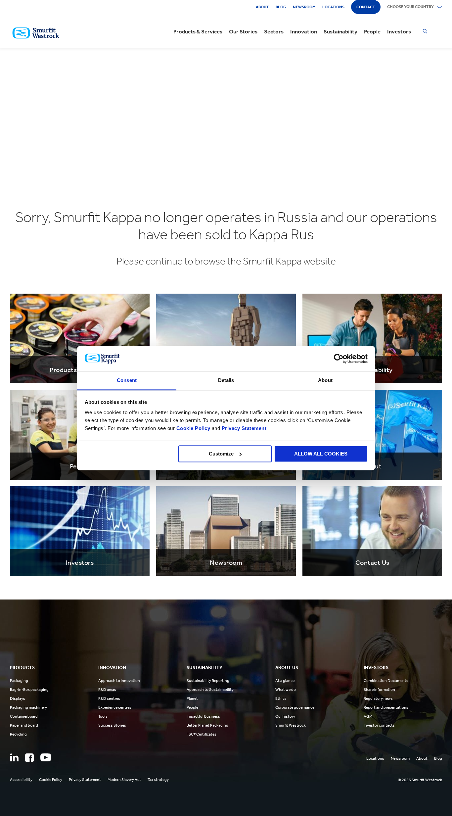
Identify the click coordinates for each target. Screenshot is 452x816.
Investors (399, 31)
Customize (221, 453)
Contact (365, 7)
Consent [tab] (127, 380)
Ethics (281, 698)
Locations (333, 7)
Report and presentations (386, 707)
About (262, 7)
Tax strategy (158, 779)
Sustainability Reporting (208, 680)
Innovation (303, 31)
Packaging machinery (28, 707)
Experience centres (114, 707)
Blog (281, 7)
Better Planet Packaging (207, 725)
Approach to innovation (119, 680)
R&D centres (109, 698)
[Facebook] (29, 757)
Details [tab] (226, 380)
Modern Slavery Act (124, 779)
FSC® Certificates (201, 734)
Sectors (274, 31)
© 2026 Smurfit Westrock (420, 780)
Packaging (19, 680)
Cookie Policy (193, 428)
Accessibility (21, 779)
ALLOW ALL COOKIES (320, 453)
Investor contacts (379, 725)
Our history (285, 716)
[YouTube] (45, 757)
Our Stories (243, 31)
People (372, 31)
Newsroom (304, 7)
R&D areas (107, 689)
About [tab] (325, 380)
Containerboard (24, 716)
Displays (17, 698)
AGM (368, 716)
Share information (379, 689)
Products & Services (197, 31)
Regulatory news (378, 698)
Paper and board (24, 725)
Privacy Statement (243, 428)
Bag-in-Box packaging (29, 689)
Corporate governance (294, 707)
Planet (192, 698)
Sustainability (340, 31)
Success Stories (112, 725)
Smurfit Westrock (290, 725)
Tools (103, 716)
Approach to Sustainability (210, 689)
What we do (285, 689)
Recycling (18, 734)
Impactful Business (203, 716)
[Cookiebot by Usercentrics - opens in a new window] (339, 358)
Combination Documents (386, 680)
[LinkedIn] (14, 757)
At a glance (284, 680)
